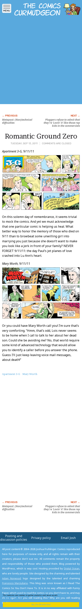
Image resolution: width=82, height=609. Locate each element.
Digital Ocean (71, 568)
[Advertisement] (41, 61)
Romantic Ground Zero (41, 136)
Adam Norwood (11, 578)
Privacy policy (41, 538)
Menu (6, 10)
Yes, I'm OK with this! (41, 604)
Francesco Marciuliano (15, 583)
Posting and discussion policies (13, 538)
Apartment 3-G (11, 373)
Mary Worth (30, 373)
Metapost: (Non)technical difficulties (17, 121)
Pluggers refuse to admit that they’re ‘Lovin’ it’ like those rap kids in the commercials (62, 123)
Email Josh (68, 538)
